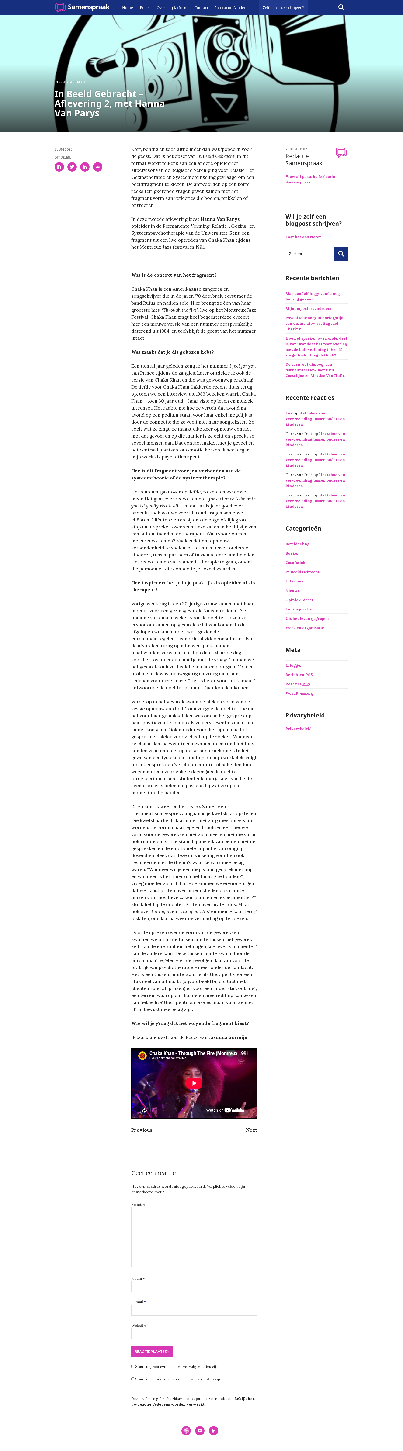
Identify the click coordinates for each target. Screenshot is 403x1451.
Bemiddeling (297, 543)
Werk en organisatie (304, 627)
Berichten (299, 674)
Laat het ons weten (303, 236)
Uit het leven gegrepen (307, 618)
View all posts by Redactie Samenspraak (310, 179)
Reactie (138, 1204)
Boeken (292, 553)
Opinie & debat (299, 599)
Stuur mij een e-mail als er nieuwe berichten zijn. (178, 1379)
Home (127, 7)
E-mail (138, 1301)
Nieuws (292, 590)
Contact (201, 7)
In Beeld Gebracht (70, 82)
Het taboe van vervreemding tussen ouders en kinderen (315, 419)
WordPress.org (299, 693)
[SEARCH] (341, 7)
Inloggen (294, 665)
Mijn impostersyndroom (308, 308)
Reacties (297, 684)
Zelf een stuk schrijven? (283, 7)
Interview (295, 581)
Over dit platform (172, 7)
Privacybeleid (298, 728)
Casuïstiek (295, 562)
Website (138, 1325)
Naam (138, 1278)
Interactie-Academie (233, 7)
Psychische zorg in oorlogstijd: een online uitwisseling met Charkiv (314, 323)
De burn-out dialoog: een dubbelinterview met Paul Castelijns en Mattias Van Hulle (315, 370)
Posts (145, 7)
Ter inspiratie (298, 609)
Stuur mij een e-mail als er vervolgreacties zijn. (177, 1366)
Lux (289, 413)
